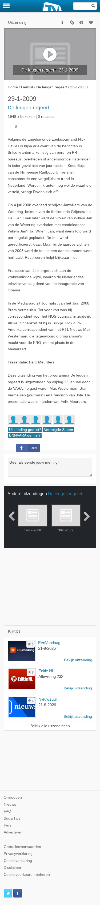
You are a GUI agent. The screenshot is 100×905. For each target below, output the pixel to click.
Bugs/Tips (12, 818)
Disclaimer (12, 868)
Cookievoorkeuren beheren (27, 875)
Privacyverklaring (18, 854)
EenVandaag (49, 642)
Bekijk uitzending (78, 660)
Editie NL (46, 671)
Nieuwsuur (47, 699)
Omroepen (13, 797)
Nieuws (10, 804)
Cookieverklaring (18, 861)
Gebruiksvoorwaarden (22, 847)
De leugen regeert (28, 107)
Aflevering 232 (50, 676)
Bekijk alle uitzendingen (50, 726)
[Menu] (6, 6)
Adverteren (13, 832)
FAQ (7, 811)
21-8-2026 (47, 648)
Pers (7, 825)
